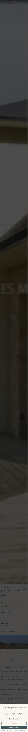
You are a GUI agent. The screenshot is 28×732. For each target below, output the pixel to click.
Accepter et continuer (14, 727)
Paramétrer (14, 723)
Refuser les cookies (14, 719)
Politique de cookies (7, 730)
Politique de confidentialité (18, 730)
